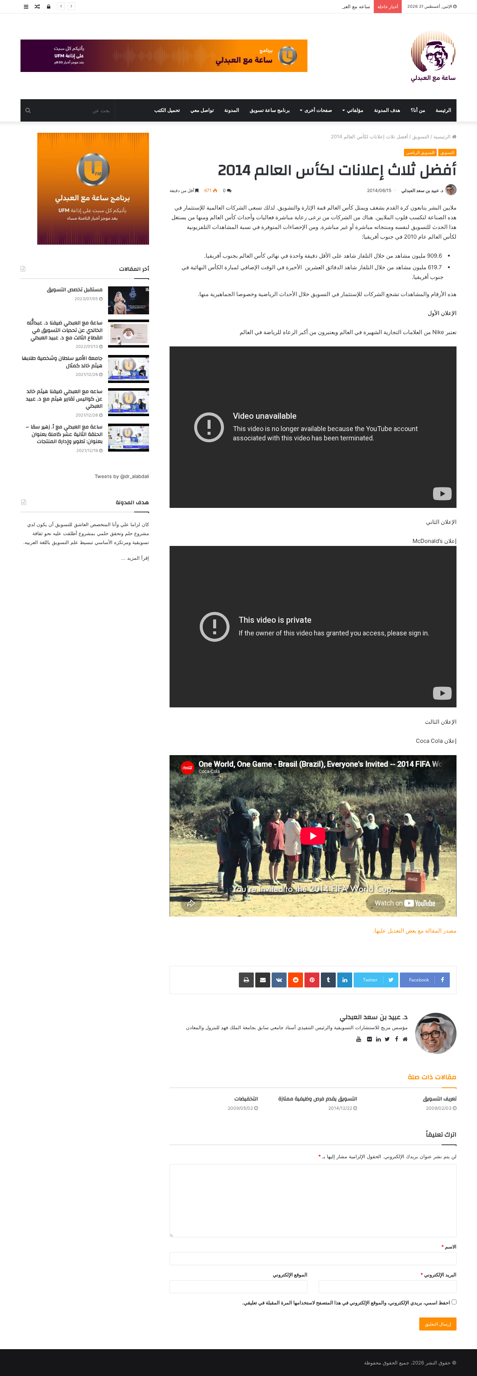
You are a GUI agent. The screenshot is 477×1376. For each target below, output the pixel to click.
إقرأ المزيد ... (135, 558)
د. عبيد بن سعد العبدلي (422, 190)
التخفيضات (246, 1099)
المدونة (231, 110)
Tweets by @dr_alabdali (122, 476)
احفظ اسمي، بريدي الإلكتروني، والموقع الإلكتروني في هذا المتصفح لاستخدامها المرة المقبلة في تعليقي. (346, 1303)
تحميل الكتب (167, 110)
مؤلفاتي (355, 110)
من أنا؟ (418, 110)
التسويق (420, 136)
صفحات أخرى (318, 110)
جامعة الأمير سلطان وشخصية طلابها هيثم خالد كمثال (62, 362)
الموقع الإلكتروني (290, 1275)
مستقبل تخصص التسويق (74, 290)
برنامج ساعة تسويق (270, 110)
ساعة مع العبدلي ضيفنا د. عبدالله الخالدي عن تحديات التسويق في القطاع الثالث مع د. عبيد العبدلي (64, 330)
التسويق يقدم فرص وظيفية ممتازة (317, 1099)
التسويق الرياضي (420, 152)
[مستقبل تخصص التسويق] (128, 300)
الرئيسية (442, 136)
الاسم (449, 1247)
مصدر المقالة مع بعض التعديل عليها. (415, 930)
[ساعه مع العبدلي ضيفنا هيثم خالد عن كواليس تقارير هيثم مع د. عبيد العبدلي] (128, 402)
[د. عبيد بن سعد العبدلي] (433, 56)
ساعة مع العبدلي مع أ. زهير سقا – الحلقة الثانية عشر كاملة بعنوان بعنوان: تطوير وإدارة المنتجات (64, 434)
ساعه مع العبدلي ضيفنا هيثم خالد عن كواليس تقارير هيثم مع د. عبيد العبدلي (292, 6)
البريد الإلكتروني (438, 1275)
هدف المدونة (387, 110)
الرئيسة (443, 110)
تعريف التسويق (440, 1099)
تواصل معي (202, 110)
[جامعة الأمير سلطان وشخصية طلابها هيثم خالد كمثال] (128, 369)
